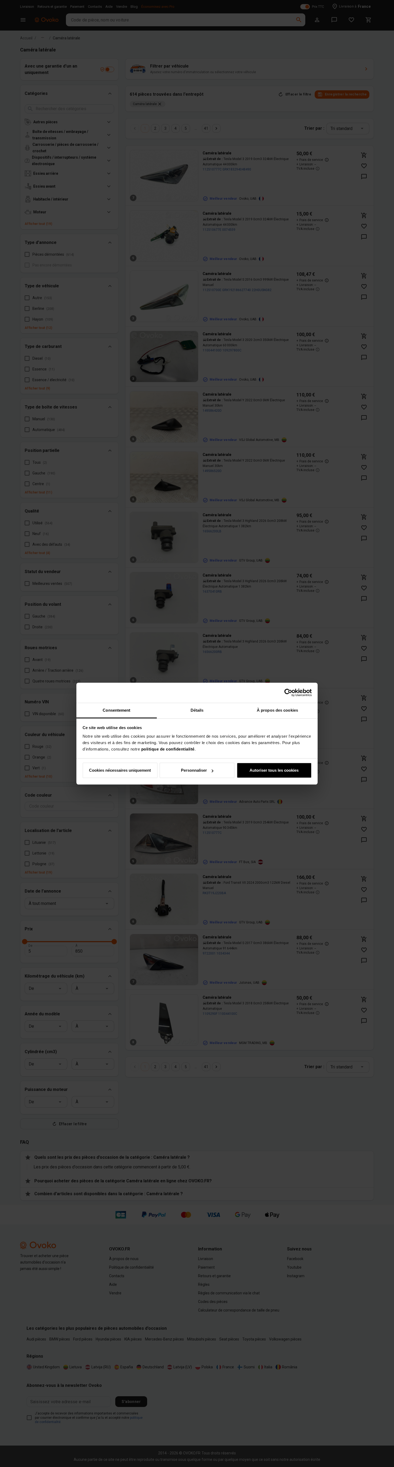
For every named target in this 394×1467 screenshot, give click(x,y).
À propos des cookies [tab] (277, 710)
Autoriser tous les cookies (274, 770)
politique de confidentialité (168, 749)
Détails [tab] (197, 710)
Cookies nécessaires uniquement (120, 770)
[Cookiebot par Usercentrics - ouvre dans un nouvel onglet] (288, 693)
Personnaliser (194, 770)
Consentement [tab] (116, 710)
